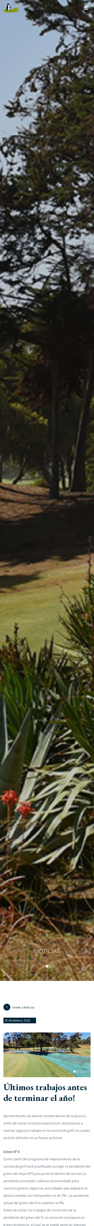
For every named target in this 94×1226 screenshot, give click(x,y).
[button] (74, 1071)
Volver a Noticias (23, 1007)
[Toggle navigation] (86, 8)
